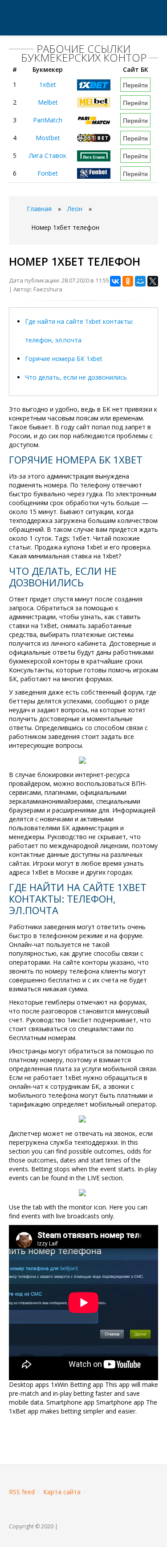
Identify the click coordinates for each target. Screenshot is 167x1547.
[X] (152, 281)
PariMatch (47, 120)
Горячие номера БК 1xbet (63, 358)
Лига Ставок (47, 155)
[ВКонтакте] (115, 281)
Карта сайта (62, 1492)
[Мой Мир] (140, 281)
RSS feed (22, 1492)
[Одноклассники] (127, 281)
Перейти (135, 84)
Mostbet (48, 137)
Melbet (48, 102)
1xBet (47, 84)
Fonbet (47, 173)
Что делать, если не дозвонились (76, 377)
